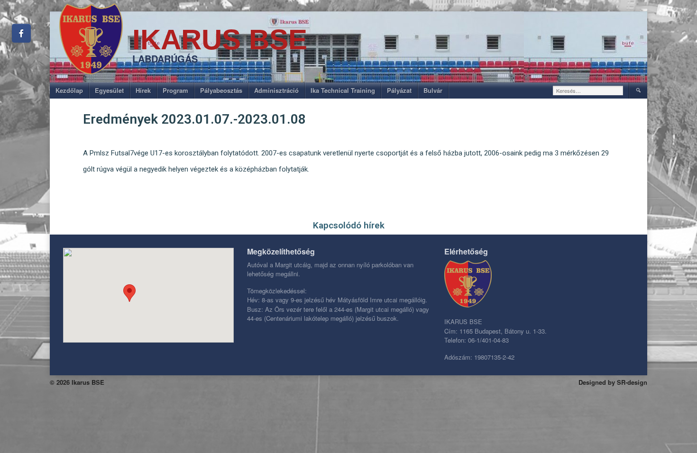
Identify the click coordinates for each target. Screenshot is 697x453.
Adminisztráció (276, 90)
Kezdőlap (69, 90)
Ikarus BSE (219, 39)
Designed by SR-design (612, 382)
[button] (129, 293)
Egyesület (109, 90)
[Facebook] (21, 33)
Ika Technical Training (343, 90)
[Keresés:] (588, 90)
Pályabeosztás (221, 90)
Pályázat (399, 90)
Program (175, 90)
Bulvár (432, 90)
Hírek (143, 90)
